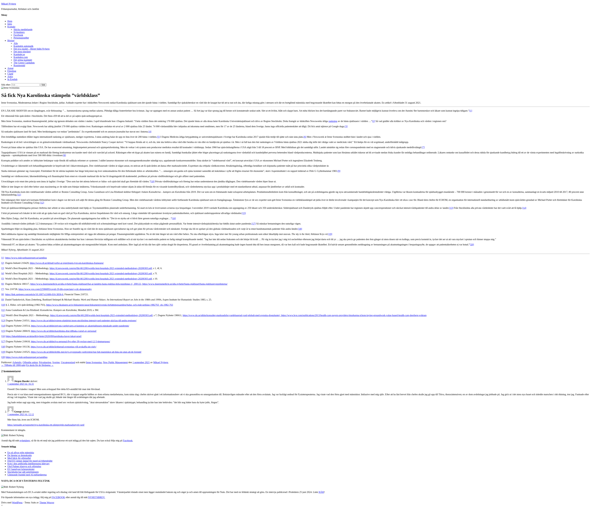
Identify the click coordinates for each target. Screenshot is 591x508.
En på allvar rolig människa (20, 452)
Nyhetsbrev (19, 32)
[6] (305, 137)
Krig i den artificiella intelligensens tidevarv (28, 463)
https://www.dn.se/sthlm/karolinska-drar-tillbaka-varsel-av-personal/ (63, 331)
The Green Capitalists (24, 62)
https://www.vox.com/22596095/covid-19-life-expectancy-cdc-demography (55, 289)
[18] (300, 229)
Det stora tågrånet (22, 51)
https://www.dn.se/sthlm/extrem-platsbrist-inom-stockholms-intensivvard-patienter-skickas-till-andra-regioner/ (84, 320)
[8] (64, 155)
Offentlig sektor (30, 362)
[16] (174, 218)
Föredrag (11, 71)
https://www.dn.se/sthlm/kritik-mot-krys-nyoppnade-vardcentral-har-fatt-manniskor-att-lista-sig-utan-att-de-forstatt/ (86, 352)
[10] (153, 181)
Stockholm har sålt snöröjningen (23, 472)
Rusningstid (19, 65)
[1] (470, 110)
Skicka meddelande (23, 29)
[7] (423, 147)
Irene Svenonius (94, 362)
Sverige (56, 362)
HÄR (321, 492)
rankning (333, 121)
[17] (254, 223)
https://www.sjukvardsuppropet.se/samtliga (26, 257)
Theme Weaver (46, 502)
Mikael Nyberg (8, 3)
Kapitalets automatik (23, 46)
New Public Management (115, 362)
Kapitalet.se (19, 54)
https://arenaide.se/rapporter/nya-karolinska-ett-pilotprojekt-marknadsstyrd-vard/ (45, 425)
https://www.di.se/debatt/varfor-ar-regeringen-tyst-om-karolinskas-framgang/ (67, 263)
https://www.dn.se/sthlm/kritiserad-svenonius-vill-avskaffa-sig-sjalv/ (63, 346)
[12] (42, 202)
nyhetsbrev (25, 440)
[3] (346, 126)
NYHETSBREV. (96, 497)
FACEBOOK (58, 497)
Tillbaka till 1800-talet (13, 365)
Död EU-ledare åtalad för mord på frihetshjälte (29, 461)
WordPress (17, 502)
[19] (330, 234)
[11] (19, 194)
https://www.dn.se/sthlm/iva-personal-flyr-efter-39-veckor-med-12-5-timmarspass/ (70, 341)
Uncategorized (68, 362)
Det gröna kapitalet (23, 60)
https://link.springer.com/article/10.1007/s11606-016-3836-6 (34, 294)
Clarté (10, 73)
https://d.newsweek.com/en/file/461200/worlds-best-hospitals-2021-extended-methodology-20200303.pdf (101, 268)
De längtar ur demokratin (19, 455)
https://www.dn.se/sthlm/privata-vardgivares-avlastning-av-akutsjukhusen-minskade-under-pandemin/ (80, 325)
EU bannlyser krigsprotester (20, 469)
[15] (244, 213)
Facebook (18, 35)
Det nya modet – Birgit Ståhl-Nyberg (32, 49)
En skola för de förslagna (40, 365)
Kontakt (11, 26)
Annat (10, 68)
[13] (451, 208)
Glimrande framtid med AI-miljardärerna (27, 474)
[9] (339, 171)
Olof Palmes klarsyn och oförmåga (24, 466)
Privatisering (45, 362)
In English (12, 79)
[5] (158, 137)
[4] (150, 131)
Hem (9, 21)
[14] (524, 208)
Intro (9, 24)
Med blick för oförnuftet (19, 458)
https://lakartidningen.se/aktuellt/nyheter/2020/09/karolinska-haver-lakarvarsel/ (44, 336)
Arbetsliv (17, 362)
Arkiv (10, 76)
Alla (16, 43)
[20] (472, 244)
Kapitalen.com (21, 57)
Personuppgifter (21, 37)
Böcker (10, 40)
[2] (373, 121)
